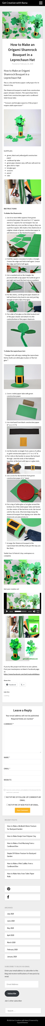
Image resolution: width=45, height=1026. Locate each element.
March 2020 (11, 942)
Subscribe (12, 993)
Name (7, 757)
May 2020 (10, 928)
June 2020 (11, 921)
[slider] (20, 611)
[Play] (7, 611)
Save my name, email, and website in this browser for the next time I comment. (23, 791)
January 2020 (12, 956)
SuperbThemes (22, 1022)
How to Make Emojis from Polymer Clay (21, 836)
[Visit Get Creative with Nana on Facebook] (8, 898)
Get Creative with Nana (14, 2)
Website (8, 780)
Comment (9, 724)
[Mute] (34, 611)
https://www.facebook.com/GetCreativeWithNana (21, 674)
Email (7, 768)
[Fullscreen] (38, 611)
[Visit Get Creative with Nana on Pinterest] (8, 889)
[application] (22, 603)
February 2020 (12, 949)
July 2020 (10, 914)
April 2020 (10, 935)
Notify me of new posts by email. (23, 805)
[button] (22, 603)
